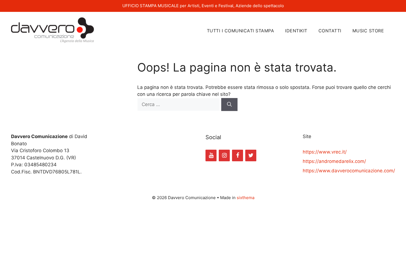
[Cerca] (229, 104)
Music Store (368, 30)
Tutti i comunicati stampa (240, 30)
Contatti (329, 30)
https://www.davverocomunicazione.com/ (349, 170)
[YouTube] (211, 155)
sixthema (245, 197)
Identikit (296, 30)
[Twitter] (250, 155)
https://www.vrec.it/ (325, 152)
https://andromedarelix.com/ (334, 161)
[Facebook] (237, 155)
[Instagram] (224, 155)
